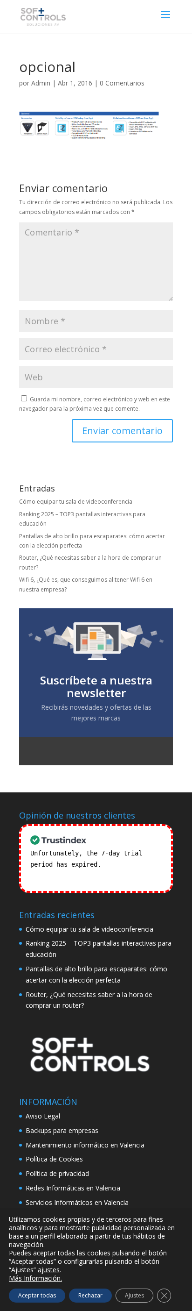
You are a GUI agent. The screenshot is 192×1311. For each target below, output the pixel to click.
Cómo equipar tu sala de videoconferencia (75, 502)
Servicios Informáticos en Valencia (77, 1202)
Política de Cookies (54, 1158)
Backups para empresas (62, 1130)
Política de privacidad (57, 1173)
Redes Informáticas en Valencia (73, 1187)
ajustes (49, 1270)
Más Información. (35, 1278)
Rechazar (90, 1295)
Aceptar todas (37, 1295)
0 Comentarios (122, 82)
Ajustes (134, 1295)
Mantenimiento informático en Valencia (85, 1144)
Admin (40, 82)
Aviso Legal (43, 1116)
